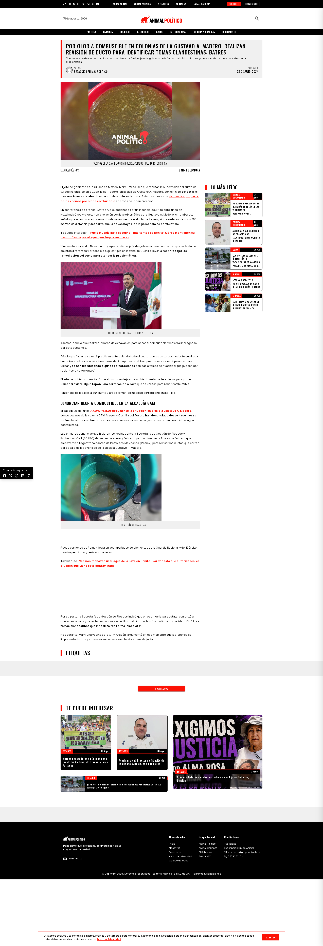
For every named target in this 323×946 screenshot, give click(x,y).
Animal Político (207, 843)
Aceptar (270, 937)
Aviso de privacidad (180, 856)
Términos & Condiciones (206, 873)
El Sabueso (205, 852)
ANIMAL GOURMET (201, 4)
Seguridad (143, 32)
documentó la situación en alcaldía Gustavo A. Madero (140, 411)
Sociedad (125, 32)
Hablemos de (229, 32)
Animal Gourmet (208, 848)
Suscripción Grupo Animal (239, 848)
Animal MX (204, 856)
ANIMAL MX (181, 4)
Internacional (178, 32)
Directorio (175, 852)
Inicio (172, 843)
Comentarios (161, 688)
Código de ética (178, 860)
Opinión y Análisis (204, 32)
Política (91, 32)
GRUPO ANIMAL (120, 4)
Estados (108, 32)
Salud (159, 32)
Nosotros (174, 848)
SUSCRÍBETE (234, 4)
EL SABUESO (163, 4)
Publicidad (230, 843)
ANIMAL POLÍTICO (142, 4)
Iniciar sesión (251, 4)
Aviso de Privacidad (109, 939)
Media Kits (75, 858)
